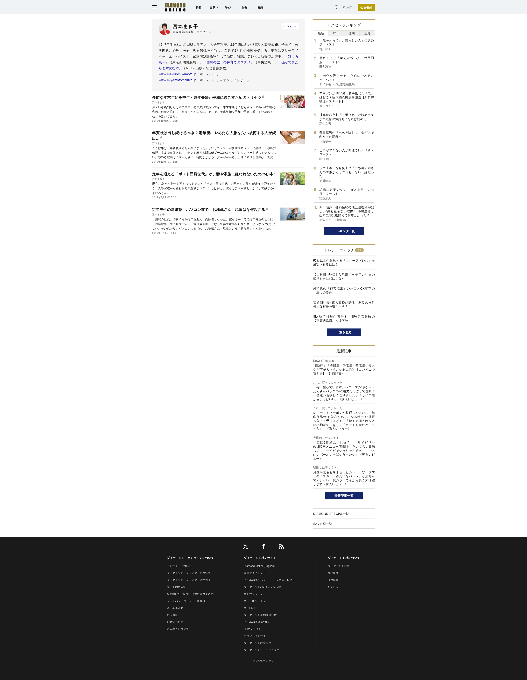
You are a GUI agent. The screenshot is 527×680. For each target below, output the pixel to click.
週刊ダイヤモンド (255, 573)
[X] (245, 547)
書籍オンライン (253, 594)
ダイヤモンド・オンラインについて (190, 558)
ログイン (348, 7)
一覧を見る (344, 332)
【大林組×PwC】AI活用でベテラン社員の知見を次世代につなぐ (344, 276)
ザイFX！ (250, 608)
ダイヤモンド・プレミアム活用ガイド (190, 580)
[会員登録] (366, 7)
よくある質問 (175, 608)
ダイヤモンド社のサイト (260, 558)
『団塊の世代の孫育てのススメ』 (228, 62)
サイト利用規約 (176, 587)
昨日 (336, 33)
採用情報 (333, 580)
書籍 (260, 7)
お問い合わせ (175, 622)
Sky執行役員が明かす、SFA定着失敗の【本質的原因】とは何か (344, 318)
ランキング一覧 (344, 231)
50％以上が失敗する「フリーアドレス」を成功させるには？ (344, 262)
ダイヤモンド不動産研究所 (260, 615)
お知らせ (333, 587)
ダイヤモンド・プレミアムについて (189, 573)
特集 (245, 7)
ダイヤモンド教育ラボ (257, 643)
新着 (199, 7)
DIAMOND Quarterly (256, 622)
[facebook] (263, 547)
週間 (352, 33)
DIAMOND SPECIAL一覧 (331, 513)
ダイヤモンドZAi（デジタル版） (264, 587)
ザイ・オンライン (255, 601)
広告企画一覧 (322, 523)
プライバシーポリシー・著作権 (186, 601)
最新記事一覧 (344, 495)
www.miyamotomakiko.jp (177, 80)
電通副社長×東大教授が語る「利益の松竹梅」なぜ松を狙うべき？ (344, 304)
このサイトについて (179, 566)
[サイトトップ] (175, 7)
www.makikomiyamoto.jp (177, 74)
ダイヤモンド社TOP (340, 566)
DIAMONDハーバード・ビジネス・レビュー (271, 580)
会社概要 (333, 573)
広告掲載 (172, 615)
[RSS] (281, 547)
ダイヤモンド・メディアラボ (261, 650)
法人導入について (178, 629)
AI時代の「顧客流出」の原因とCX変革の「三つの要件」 (344, 290)
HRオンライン (252, 629)
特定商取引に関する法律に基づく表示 (190, 594)
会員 (367, 33)
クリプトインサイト (256, 636)
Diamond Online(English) (259, 566)
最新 (321, 33)
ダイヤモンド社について (344, 558)
